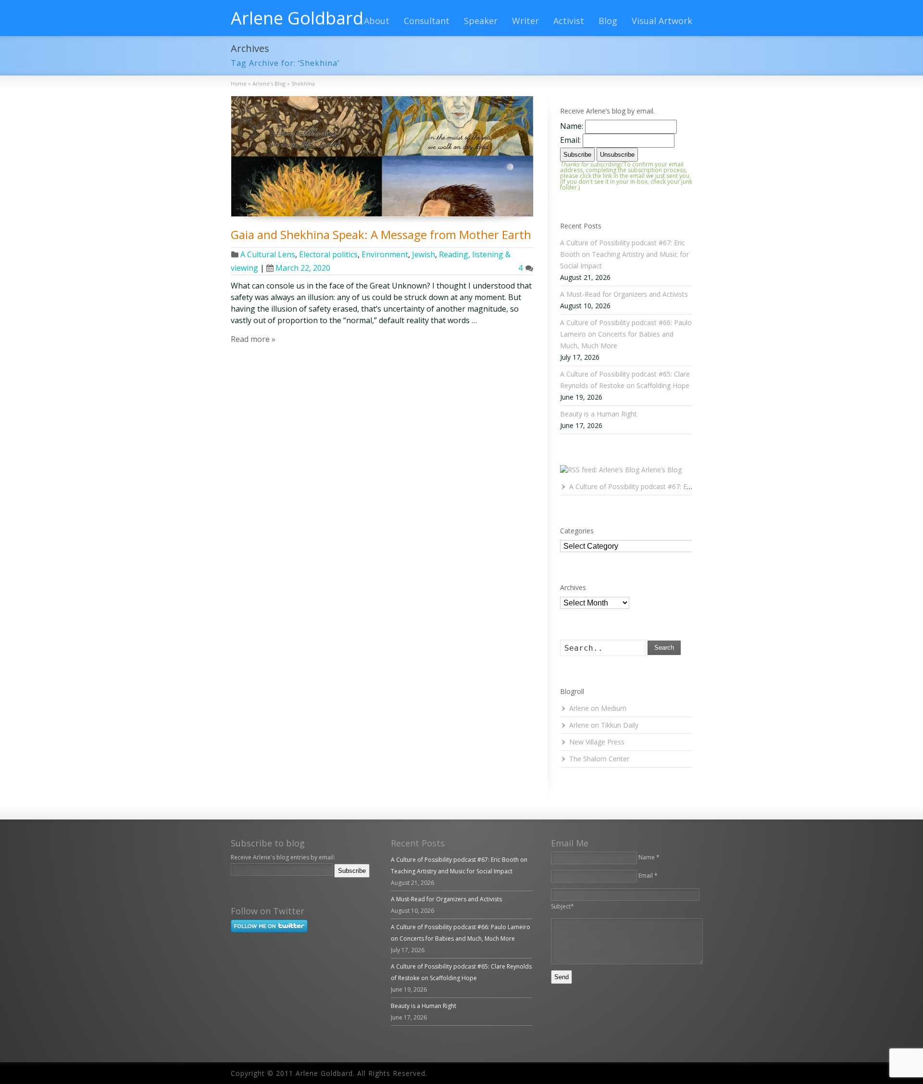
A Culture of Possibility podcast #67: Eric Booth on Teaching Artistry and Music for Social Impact (624, 254)
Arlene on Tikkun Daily (603, 725)
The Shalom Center (599, 758)
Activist (568, 20)
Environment (385, 254)
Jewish (423, 254)
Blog (608, 20)
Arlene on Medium (597, 708)
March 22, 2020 (302, 268)
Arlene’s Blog (661, 469)
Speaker (481, 20)
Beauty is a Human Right (598, 413)
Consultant (426, 20)
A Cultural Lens (267, 254)
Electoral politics (328, 254)
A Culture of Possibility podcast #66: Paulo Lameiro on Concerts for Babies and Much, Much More (626, 334)
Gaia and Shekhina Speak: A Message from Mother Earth (381, 234)
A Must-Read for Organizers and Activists (624, 294)
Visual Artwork (662, 20)
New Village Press (596, 741)
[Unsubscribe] (233, 884)
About (376, 20)
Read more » (253, 339)
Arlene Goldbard (297, 18)
